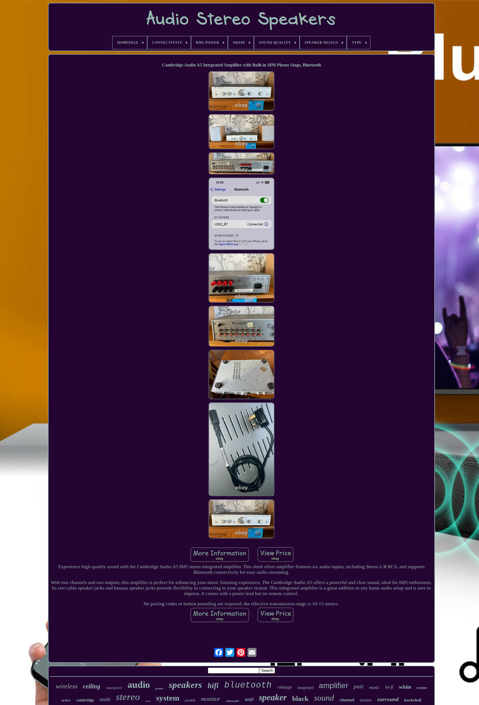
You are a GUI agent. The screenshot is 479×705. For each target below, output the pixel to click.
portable (190, 700)
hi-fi (389, 687)
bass (148, 701)
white (405, 687)
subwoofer (232, 701)
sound (324, 697)
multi (105, 699)
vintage (284, 687)
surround (388, 699)
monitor (210, 698)
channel (347, 700)
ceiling (91, 686)
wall (249, 699)
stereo (128, 696)
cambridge (85, 700)
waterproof (114, 688)
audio (139, 685)
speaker (273, 697)
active (66, 700)
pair (359, 686)
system (167, 697)
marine (366, 700)
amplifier (333, 685)
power (159, 688)
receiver (422, 688)
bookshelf (412, 700)
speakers (185, 685)
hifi (213, 685)
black (300, 698)
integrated (305, 688)
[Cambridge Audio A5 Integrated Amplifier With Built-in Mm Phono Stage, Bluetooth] (241, 91)
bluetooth (248, 685)
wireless (66, 686)
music (374, 687)
